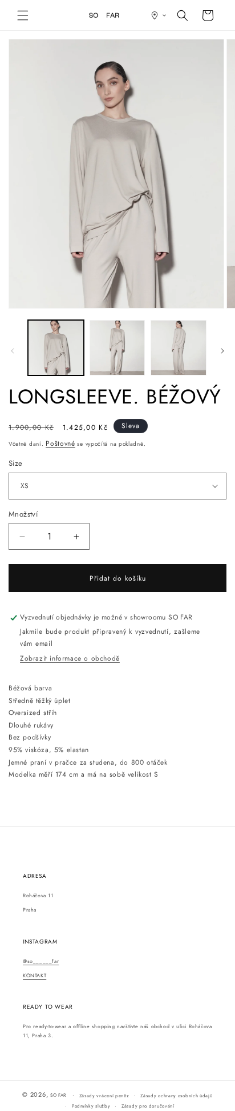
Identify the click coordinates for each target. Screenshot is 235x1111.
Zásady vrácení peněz (104, 1095)
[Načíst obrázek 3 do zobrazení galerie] (178, 348)
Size (16, 463)
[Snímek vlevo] (12, 350)
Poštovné (60, 443)
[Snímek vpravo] (222, 350)
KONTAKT (34, 975)
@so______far (41, 961)
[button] (22, 15)
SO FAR (59, 1095)
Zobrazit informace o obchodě (70, 658)
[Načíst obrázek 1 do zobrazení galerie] (56, 348)
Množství (23, 514)
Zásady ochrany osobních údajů (176, 1095)
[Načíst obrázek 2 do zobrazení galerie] (117, 348)
